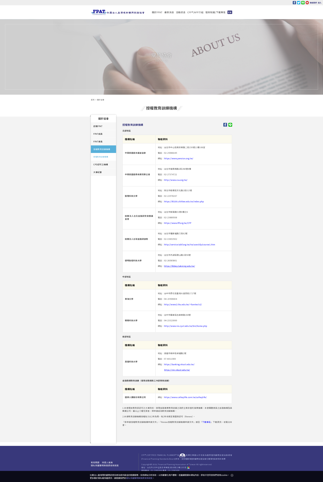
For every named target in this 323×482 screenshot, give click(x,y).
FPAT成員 (98, 133)
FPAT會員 (98, 141)
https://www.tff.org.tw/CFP (177, 222)
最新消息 (169, 12)
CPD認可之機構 (100, 164)
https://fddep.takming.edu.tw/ (179, 265)
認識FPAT (98, 126)
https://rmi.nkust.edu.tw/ (177, 369)
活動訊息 (180, 12)
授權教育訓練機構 (101, 149)
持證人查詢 (107, 462)
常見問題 (95, 462)
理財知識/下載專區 (215, 12)
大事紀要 (97, 172)
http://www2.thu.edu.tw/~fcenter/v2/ (183, 304)
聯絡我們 (313, 2)
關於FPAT (157, 12)
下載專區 (206, 421)
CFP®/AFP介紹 (195, 12)
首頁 (93, 99)
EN (230, 12)
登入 (319, 2)
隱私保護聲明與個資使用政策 (105, 465)
